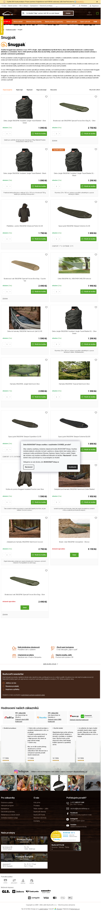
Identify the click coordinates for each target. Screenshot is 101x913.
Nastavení (28, 467)
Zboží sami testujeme (65, 647)
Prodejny (37, 806)
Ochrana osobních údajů (9, 818)
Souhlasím (72, 467)
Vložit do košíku (40, 134)
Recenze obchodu (40, 818)
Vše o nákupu (23, 6)
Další (95, 22)
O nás (4, 6)
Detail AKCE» (80, 1)
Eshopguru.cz (75, 909)
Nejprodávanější (41, 90)
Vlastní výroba (12, 6)
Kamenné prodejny (46, 6)
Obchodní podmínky (8, 812)
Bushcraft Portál (39, 815)
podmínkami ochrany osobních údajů (33, 695)
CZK (73, 6)
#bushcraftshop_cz (80, 772)
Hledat (68, 13)
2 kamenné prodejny (26, 655)
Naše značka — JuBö (41, 809)
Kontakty (37, 821)
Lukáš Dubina (43, 909)
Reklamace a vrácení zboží (10, 815)
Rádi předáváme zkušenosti (29, 647)
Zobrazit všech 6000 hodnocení (22, 720)
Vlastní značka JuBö (64, 655)
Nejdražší (29, 90)
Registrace (95, 6)
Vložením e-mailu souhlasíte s (23, 695)
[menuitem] (6, 21)
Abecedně (53, 90)
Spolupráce (34, 6)
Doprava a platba (7, 802)
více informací (24, 842)
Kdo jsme (37, 802)
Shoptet (59, 909)
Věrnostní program (7, 806)
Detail (74, 555)
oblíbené (89, 15)
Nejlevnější (19, 90)
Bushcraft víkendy (40, 812)
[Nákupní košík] (96, 13)
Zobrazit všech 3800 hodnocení (54, 720)
